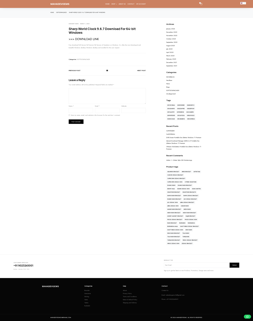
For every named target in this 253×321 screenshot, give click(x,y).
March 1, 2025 (85, 24)
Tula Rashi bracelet (173, 237)
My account (141, 4)
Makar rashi (185, 206)
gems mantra (196, 189)
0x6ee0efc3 (190, 105)
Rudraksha (191, 223)
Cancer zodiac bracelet (175, 175)
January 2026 (170, 29)
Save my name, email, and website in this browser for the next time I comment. (95, 115)
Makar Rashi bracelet (174, 209)
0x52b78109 (190, 109)
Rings (168, 87)
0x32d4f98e (181, 109)
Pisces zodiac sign (191, 219)
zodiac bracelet (187, 243)
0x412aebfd (190, 112)
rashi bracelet (172, 223)
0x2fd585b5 (181, 105)
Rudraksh (182, 223)
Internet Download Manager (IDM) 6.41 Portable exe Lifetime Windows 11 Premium (182, 142)
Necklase (169, 80)
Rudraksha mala (172, 226)
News (168, 84)
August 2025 (170, 46)
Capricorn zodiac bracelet (176, 178)
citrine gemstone (190, 182)
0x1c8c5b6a (171, 105)
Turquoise (186, 237)
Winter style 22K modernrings (182, 160)
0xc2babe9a (181, 119)
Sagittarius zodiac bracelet (189, 226)
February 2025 (171, 59)
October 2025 (171, 39)
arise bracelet (186, 172)
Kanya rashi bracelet (174, 196)
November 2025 (171, 35)
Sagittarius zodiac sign (175, 230)
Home (107, 4)
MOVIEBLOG (170, 77)
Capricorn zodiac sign (174, 182)
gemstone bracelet (173, 192)
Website (123, 106)
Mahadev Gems (74, 24)
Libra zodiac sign (172, 206)
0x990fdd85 (171, 115)
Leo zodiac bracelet (190, 199)
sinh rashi (189, 230)
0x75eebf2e (180, 112)
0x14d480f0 (171, 109)
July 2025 (169, 49)
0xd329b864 (191, 119)
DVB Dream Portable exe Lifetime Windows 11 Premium (183, 137)
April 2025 (169, 52)
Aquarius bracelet (173, 172)
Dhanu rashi (171, 185)
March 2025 (170, 56)
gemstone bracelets (189, 192)
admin (168, 160)
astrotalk (197, 172)
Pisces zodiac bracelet (174, 219)
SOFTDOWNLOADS (83, 59)
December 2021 (171, 62)
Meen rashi (187, 209)
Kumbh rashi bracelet (174, 199)
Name (71, 106)
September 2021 (171, 66)
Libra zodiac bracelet (187, 202)
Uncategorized (171, 94)
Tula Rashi (185, 233)
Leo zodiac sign (172, 202)
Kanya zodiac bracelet (190, 196)
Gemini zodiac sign (183, 189)
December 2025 (171, 32)
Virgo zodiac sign (173, 243)
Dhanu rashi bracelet (185, 185)
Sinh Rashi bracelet (173, 233)
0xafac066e (171, 119)
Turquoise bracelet (173, 240)
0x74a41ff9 (170, 112)
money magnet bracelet (175, 216)
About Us (122, 4)
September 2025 (171, 42)
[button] (247, 317)
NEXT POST (141, 70)
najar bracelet (190, 216)
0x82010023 (190, 115)
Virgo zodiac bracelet (190, 240)
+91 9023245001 (23, 265)
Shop (113, 4)
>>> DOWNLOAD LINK (84, 39)
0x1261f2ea (181, 115)
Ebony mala (171, 189)
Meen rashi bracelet (173, 213)
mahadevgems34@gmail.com (175, 295)
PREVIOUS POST (74, 70)
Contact (130, 4)
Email (97, 106)
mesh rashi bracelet (189, 213)
